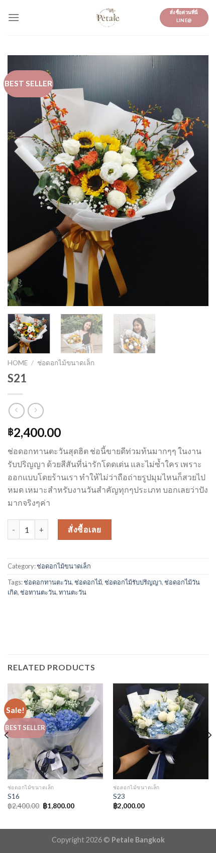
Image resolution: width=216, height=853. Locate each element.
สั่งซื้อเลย (84, 529)
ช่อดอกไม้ (88, 582)
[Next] (192, 181)
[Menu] (14, 17)
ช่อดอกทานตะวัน (48, 582)
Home (18, 363)
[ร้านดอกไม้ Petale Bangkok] (108, 17)
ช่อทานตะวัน (38, 592)
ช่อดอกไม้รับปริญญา (133, 582)
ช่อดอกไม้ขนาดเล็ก (65, 363)
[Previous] (24, 181)
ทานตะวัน (72, 592)
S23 (119, 796)
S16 (14, 796)
